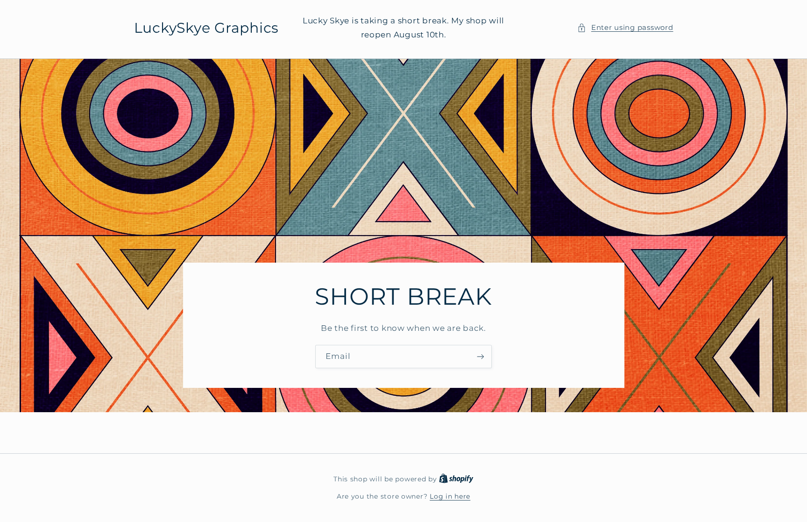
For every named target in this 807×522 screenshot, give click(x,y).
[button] (625, 28)
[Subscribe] (480, 356)
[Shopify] (456, 479)
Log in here (450, 496)
